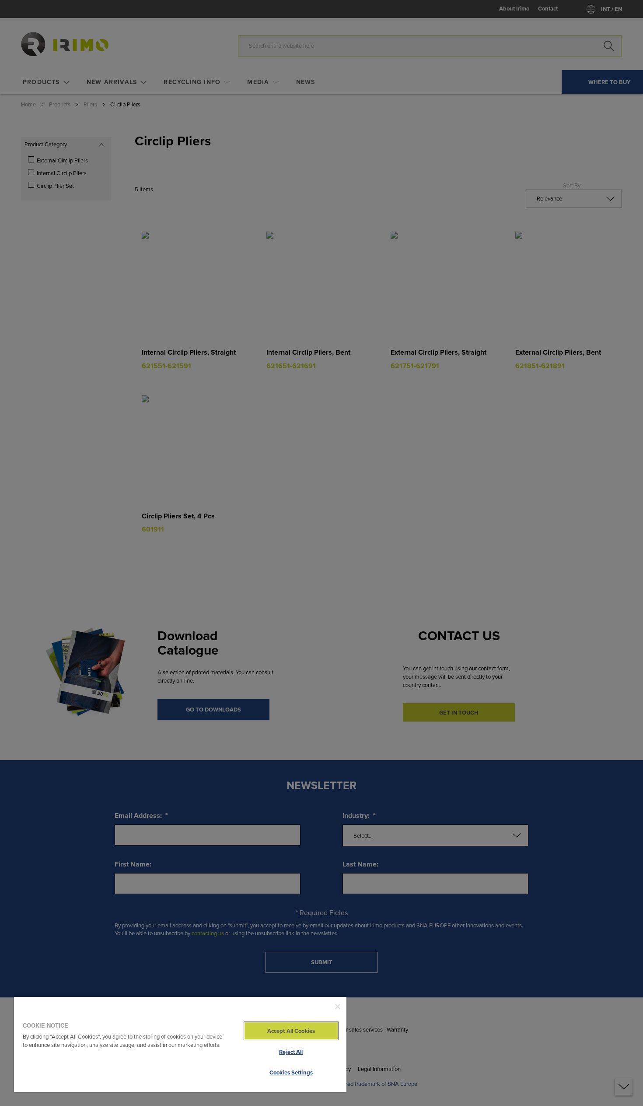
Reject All (291, 1052)
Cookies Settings (291, 1072)
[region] (180, 1044)
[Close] (337, 1006)
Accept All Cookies (291, 1031)
